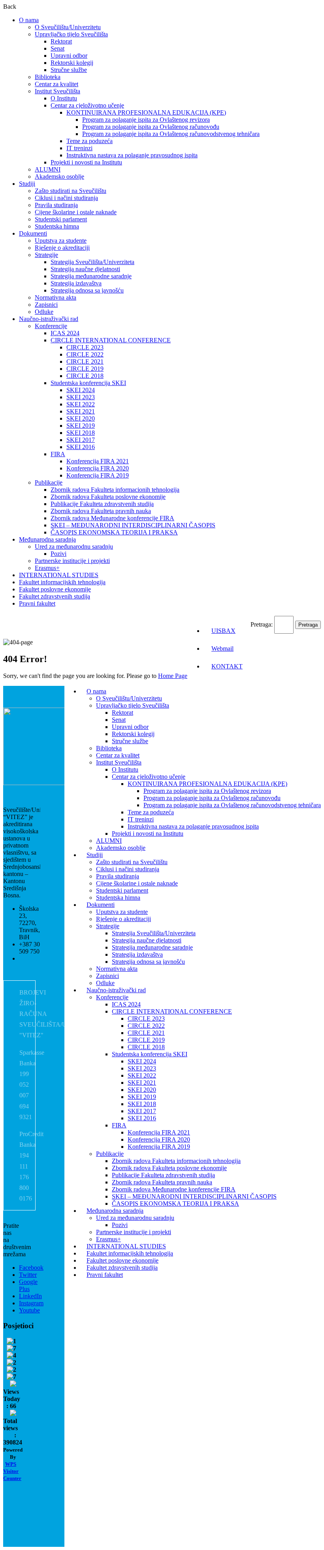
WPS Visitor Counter (12, 1471)
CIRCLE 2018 (85, 375)
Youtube (29, 1310)
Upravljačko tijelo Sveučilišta (71, 34)
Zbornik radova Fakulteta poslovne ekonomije (108, 496)
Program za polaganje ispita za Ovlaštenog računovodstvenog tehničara (171, 133)
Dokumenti (33, 233)
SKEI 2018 (80, 432)
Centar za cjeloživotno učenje (87, 105)
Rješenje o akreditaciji (62, 247)
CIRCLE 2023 (85, 347)
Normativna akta (55, 297)
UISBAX (223, 630)
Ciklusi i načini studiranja (66, 197)
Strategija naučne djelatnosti (85, 269)
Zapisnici (46, 304)
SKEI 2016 (80, 447)
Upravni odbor (69, 55)
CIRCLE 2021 (85, 361)
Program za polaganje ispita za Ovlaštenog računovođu (150, 126)
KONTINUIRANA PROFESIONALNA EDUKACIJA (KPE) (146, 112)
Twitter (28, 1274)
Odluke (44, 311)
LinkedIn (30, 1296)
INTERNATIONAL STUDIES (58, 575)
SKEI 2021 (80, 411)
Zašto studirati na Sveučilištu (70, 190)
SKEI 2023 (80, 397)
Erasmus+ (47, 567)
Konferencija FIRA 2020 (97, 468)
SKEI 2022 (80, 404)
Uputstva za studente (61, 240)
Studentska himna (57, 226)
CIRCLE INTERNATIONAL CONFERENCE (111, 340)
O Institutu (64, 98)
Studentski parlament (61, 219)
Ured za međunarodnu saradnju (74, 546)
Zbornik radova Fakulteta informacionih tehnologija (115, 489)
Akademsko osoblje (59, 176)
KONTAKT (227, 666)
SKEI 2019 (80, 425)
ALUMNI (47, 169)
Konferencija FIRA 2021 (97, 461)
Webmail (222, 648)
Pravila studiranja (56, 205)
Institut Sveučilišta (57, 91)
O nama (29, 20)
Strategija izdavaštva (76, 283)
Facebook (31, 1267)
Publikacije (48, 482)
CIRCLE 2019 (85, 368)
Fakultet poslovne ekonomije (55, 589)
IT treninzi (79, 148)
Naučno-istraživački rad (48, 318)
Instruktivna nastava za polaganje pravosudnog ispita (132, 155)
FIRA (58, 454)
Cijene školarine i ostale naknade (76, 212)
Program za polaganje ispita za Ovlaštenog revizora (146, 119)
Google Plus (28, 1285)
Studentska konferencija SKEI (88, 382)
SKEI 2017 (80, 439)
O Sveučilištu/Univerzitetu (68, 27)
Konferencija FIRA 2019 (97, 475)
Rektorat (61, 41)
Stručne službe (69, 69)
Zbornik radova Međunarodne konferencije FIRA (112, 518)
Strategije (46, 254)
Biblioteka (47, 77)
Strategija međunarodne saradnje (91, 276)
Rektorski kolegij (72, 62)
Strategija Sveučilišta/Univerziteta (92, 262)
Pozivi (58, 553)
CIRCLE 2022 (85, 354)
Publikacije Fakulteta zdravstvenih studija (102, 503)
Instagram (31, 1303)
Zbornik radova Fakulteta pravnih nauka (101, 511)
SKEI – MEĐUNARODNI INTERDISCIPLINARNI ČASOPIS (133, 525)
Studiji (27, 183)
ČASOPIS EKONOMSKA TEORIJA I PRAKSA (114, 532)
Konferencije (51, 326)
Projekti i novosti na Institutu (86, 162)
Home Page (172, 675)
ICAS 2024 (65, 333)
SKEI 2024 (80, 390)
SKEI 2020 (80, 418)
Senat (57, 48)
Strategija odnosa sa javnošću (87, 290)
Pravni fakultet (37, 603)
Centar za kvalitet (56, 84)
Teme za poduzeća (89, 141)
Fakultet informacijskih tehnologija (62, 582)
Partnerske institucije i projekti (72, 560)
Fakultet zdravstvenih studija (54, 596)
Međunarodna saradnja (47, 539)
